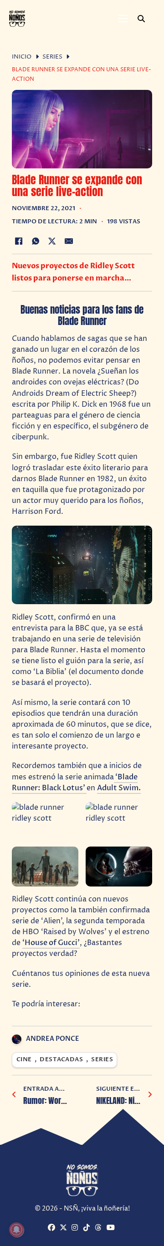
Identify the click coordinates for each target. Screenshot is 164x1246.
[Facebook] (19, 241)
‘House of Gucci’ (51, 943)
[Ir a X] (64, 1228)
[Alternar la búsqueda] (141, 19)
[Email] (69, 241)
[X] (52, 241)
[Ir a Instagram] (76, 1228)
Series (52, 57)
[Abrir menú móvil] (123, 18)
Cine (24, 1060)
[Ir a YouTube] (111, 1228)
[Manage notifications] (16, 1229)
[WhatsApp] (35, 241)
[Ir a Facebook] (52, 1228)
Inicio (21, 57)
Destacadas (61, 1060)
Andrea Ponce (52, 1038)
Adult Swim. (119, 788)
